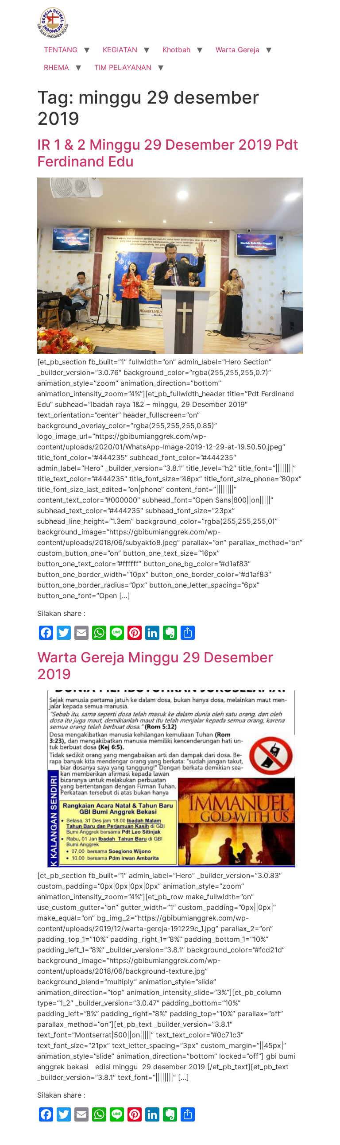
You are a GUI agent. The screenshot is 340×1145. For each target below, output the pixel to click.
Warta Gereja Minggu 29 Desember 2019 (155, 666)
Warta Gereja (237, 49)
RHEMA (56, 67)
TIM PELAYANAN (122, 67)
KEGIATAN (120, 49)
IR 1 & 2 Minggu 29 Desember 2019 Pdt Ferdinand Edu (167, 153)
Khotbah (176, 49)
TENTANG (60, 49)
